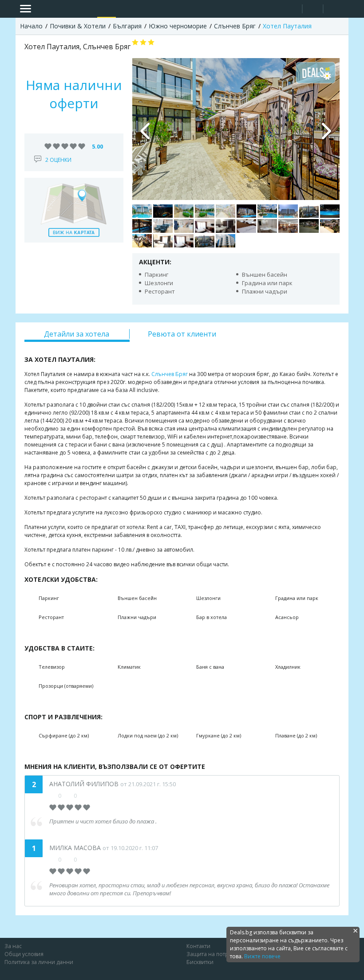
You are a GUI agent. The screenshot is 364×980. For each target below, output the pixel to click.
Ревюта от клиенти (182, 334)
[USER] (313, 10)
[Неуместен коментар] (83, 795)
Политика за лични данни (38, 962)
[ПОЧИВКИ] (106, 9)
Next (326, 129)
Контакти (198, 946)
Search (291, 9)
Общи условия (24, 954)
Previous (145, 129)
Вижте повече (262, 956)
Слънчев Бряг (169, 374)
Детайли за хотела (76, 334)
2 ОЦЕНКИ (58, 160)
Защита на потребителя (218, 954)
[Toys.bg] (125, 9)
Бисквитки (200, 962)
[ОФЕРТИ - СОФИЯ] (88, 9)
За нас (13, 946)
